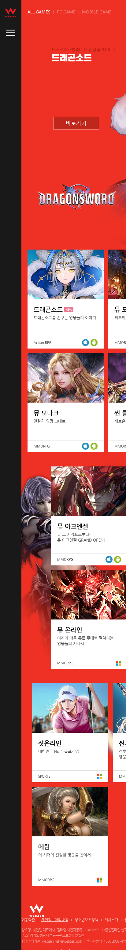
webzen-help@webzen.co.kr (62, 941)
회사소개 (111, 920)
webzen (10, 12)
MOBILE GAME (97, 12)
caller (10, 33)
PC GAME (66, 12)
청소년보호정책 (86, 920)
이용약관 (28, 920)
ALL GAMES (39, 12)
